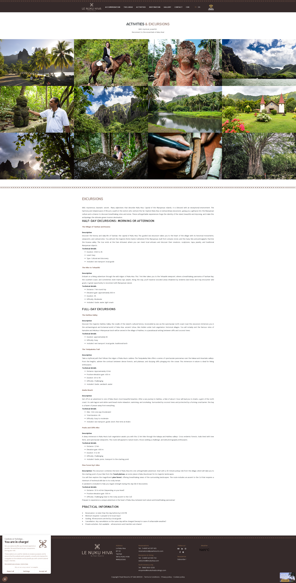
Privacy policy (166, 577)
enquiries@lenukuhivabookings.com (152, 570)
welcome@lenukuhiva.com (149, 561)
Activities (141, 7)
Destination (154, 7)
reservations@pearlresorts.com (151, 551)
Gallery (167, 7)
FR (195, 7)
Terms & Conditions (152, 577)
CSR (187, 7)
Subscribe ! (181, 559)
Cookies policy (179, 577)
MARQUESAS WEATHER (204, 550)
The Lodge (128, 7)
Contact (179, 7)
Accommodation (112, 7)
